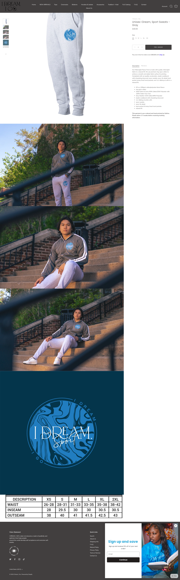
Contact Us (93, 556)
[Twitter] (10, 559)
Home (34, 5)
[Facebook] (15, 559)
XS (133, 38)
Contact (143, 5)
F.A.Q (136, 5)
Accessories (100, 5)
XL (144, 38)
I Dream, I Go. (136, 19)
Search (92, 536)
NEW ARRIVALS (45, 5)
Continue (123, 560)
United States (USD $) (15, 569)
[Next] (6, 54)
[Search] (171, 6)
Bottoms (74, 5)
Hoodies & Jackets (87, 5)
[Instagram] (19, 559)
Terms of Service (95, 553)
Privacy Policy (94, 550)
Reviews (144, 66)
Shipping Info (94, 542)
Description (135, 66)
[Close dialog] (175, 525)
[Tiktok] (24, 559)
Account (164, 6)
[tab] (136, 66)
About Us (89, 8)
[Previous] (6, 16)
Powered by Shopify (27, 574)
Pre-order (158, 47)
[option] (6, 21)
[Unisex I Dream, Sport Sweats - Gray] (6, 21)
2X (147, 38)
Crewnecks (64, 5)
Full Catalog (126, 5)
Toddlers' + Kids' (113, 5)
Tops (55, 5)
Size (133, 35)
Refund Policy (94, 547)
